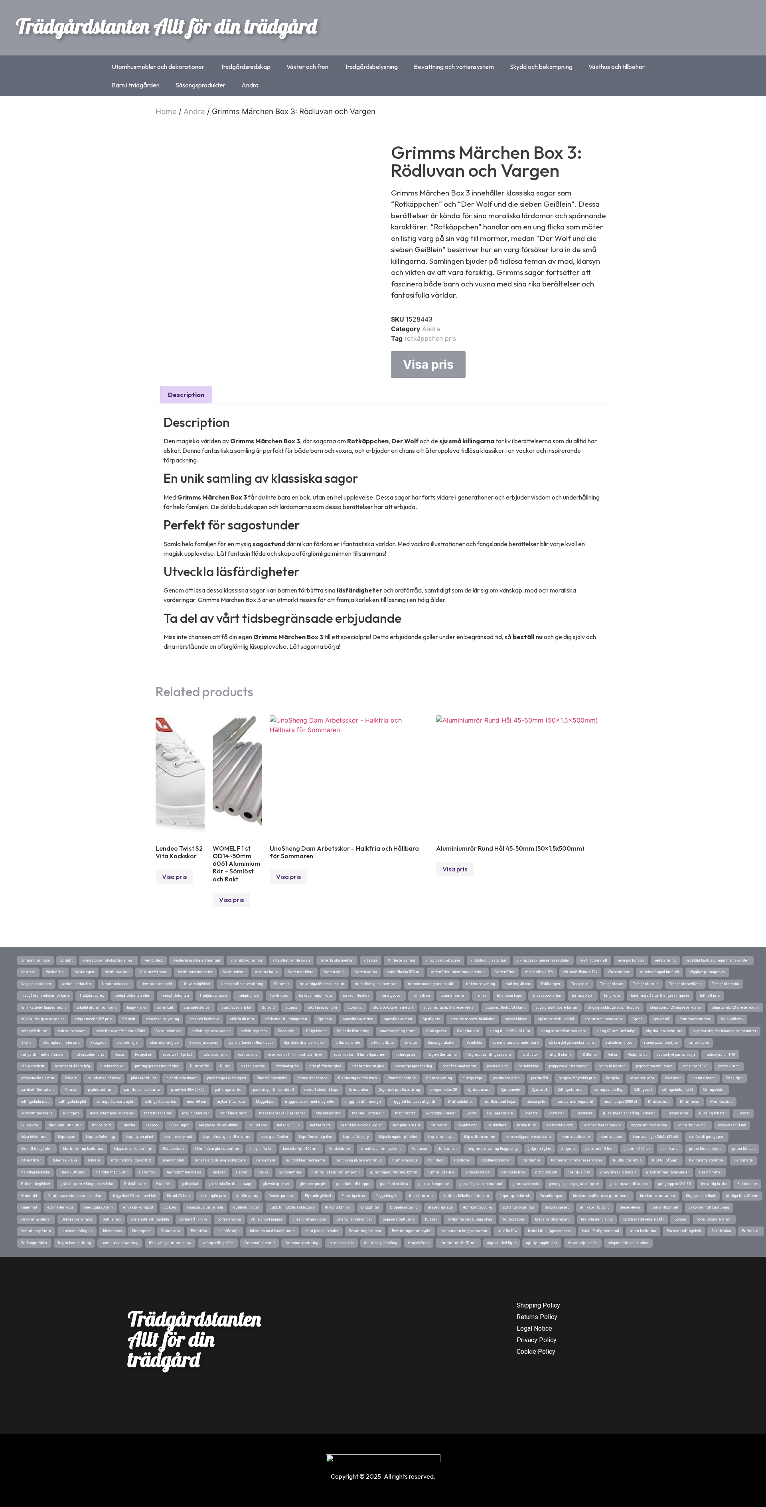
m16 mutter (405, 1113)
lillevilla (128, 1125)
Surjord (268, 1007)
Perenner (673, 1078)
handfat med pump (112, 1172)
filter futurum (421, 1196)
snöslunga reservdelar (211, 1031)
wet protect (153, 960)
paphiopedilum (101, 1090)
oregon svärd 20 (443, 1090)
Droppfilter (370, 1207)
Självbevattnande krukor (304, 1043)
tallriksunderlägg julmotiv (43, 1007)
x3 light (66, 960)
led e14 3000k (288, 1125)
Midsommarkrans (37, 1113)
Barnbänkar (721, 1231)
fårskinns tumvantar (657, 1196)
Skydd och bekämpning (541, 67)
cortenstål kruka (193, 1219)
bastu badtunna (643, 1231)
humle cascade (405, 1160)
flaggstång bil (387, 1196)
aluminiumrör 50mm (458, 1243)
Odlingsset (643, 1090)
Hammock (147, 1172)
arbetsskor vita (341, 1243)
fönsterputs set (281, 1196)
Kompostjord (611, 1137)
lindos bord (101, 1125)
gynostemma (290, 1172)
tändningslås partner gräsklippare (660, 995)
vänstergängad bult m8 (659, 972)
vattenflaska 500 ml (404, 972)
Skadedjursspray (203, 1043)
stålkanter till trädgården (286, 1019)
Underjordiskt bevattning (242, 984)
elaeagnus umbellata (205, 1207)
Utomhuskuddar (116, 984)
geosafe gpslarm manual (481, 1184)
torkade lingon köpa (315, 995)
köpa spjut (66, 1137)
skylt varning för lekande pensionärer (724, 1031)
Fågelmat (29, 1207)
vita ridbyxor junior (247, 960)
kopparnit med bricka (649, 1125)
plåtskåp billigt (143, 1078)
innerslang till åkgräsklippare (220, 1160)
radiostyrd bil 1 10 (720, 1055)
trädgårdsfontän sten (132, 995)
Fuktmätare (747, 1184)
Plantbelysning (439, 1078)
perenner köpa (642, 1078)
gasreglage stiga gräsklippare (574, 1184)
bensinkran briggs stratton (464, 1231)
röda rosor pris (214, 1055)
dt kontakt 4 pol (338, 1207)
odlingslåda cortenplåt (115, 1102)
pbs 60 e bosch (703, 1078)
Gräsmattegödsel (35, 1184)
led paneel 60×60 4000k (218, 1125)
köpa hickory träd (178, 1137)
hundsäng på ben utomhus (359, 1160)
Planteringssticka (272, 1078)
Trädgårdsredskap (245, 67)
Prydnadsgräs (287, 1066)
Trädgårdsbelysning (371, 67)
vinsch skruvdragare (443, 960)
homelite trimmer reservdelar (576, 1160)
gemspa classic (526, 1184)
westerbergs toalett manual (196, 960)
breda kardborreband (553, 1219)
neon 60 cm (196, 1102)
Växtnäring (55, 972)
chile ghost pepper (266, 1219)
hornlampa (531, 1160)
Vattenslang (334, 972)
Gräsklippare (135, 1184)
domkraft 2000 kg (477, 1207)
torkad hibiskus (356, 995)
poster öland (497, 1066)
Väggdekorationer (36, 984)
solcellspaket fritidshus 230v (120, 1031)
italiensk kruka (64, 1160)
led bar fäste (320, 1125)
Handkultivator (73, 1172)
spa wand (661, 1019)
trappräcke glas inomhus (376, 984)
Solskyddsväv (732, 1019)
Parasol (70, 1090)
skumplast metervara (61, 1043)
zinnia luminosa (35, 960)
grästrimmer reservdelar (667, 1172)
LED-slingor (179, 1125)
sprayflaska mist (398, 1019)
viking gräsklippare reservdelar (543, 960)
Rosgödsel (143, 1055)
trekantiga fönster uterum (322, 984)
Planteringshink (401, 1078)
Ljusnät (743, 1113)
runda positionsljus (661, 1043)
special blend (516, 1019)
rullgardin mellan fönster (43, 1055)
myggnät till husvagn (363, 1102)
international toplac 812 (131, 1160)
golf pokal (190, 1184)
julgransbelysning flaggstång (493, 1149)
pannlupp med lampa (142, 1090)
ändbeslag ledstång (380, 1243)
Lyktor (471, 1113)
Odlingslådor (714, 1090)
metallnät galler (158, 1113)
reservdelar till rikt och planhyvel (296, 1055)
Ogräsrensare (479, 1090)
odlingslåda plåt (72, 1102)
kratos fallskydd (559, 1125)
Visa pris (428, 364)
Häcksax (218, 1172)
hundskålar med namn (305, 1160)
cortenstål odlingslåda (150, 1219)
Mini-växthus (721, 1102)
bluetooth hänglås (77, 1231)
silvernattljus (382, 1043)
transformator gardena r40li (432, 984)
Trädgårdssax (611, 984)
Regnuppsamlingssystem (489, 1055)
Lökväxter (556, 1113)
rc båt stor (529, 1055)
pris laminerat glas (367, 1066)
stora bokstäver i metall (393, 1007)
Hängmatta (743, 1160)
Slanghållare (468, 1031)
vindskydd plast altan (488, 960)
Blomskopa (170, 1231)
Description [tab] (186, 395)
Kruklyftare (497, 1125)
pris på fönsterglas (325, 1066)
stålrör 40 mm (242, 1019)
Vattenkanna (366, 972)
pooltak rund (729, 1066)
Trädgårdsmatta (725, 984)
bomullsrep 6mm (36, 1231)
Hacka (263, 1172)
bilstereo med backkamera (272, 1231)
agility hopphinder (541, 1243)
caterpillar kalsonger (354, 1219)
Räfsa (612, 1055)
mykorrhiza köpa (231, 1102)
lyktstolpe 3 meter (441, 1113)
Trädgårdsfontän (175, 995)
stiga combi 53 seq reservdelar (675, 1007)
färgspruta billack (701, 1196)
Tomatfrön (421, 995)
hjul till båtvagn (665, 1160)
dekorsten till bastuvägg (709, 1207)
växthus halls (266, 972)
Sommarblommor (695, 1019)
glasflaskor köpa (394, 1184)
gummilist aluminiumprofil (336, 1172)
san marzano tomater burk (516, 1043)
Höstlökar (462, 1160)
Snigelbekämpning (353, 1031)
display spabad (557, 1207)
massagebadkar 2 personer (282, 1113)
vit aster (370, 960)
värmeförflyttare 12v (580, 972)
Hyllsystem (265, 1160)
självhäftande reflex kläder (250, 1043)
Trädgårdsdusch (213, 995)
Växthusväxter (117, 972)
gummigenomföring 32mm (393, 1172)
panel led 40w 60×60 (188, 1090)
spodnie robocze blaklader (472, 1019)
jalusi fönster (743, 1149)
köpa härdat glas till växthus (226, 1137)
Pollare (71, 1078)
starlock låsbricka (204, 1019)
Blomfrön (199, 1231)
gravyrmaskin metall (618, 1172)
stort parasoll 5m (322, 1007)
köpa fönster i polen (315, 1137)
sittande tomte (348, 1043)
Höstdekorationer (496, 1160)
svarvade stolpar (197, 1007)
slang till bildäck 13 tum (510, 1031)
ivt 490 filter (31, 1160)
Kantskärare (339, 1149)
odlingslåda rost (35, 1102)
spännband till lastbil (556, 1019)
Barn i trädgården (136, 85)
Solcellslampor (168, 1031)
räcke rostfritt (32, 1066)
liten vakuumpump (65, 1125)
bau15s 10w (507, 1231)
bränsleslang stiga (597, 1219)
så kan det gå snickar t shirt (572, 1043)
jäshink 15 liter (637, 1149)
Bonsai (680, 1219)
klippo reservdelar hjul (133, 1149)
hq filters (436, 1160)
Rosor (119, 1055)
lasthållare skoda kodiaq (362, 1125)
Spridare (325, 1019)
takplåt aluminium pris (96, 1007)
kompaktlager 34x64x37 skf (655, 1137)
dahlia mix (112, 1219)
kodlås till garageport (707, 1137)
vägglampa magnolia (707, 972)
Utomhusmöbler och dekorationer (158, 67)
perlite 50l (539, 1078)
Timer (481, 995)
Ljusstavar (583, 1113)
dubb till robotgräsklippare (292, 1207)
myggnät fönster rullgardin (414, 1102)
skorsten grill (128, 1043)
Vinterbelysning (401, 960)
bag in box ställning (74, 1243)
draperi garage (440, 1207)
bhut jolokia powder (322, 1231)
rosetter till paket (177, 1055)
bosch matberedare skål (643, 1219)
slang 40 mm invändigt (616, 1031)
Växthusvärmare (153, 972)
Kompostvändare (575, 1137)
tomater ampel (453, 995)
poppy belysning (612, 1066)
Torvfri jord (279, 995)
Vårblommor (619, 972)
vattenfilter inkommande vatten (458, 972)
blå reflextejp (228, 1231)
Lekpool (152, 1125)
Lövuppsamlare (500, 1113)
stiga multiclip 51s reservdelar (449, 1007)
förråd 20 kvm (178, 1196)
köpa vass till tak (732, 1125)
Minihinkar (690, 1102)
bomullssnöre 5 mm (714, 1219)
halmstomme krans (184, 1172)
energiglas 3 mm (98, 1207)
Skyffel (27, 1043)
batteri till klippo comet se (550, 1231)
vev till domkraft (593, 960)
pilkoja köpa (472, 1078)
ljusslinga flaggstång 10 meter (629, 1113)
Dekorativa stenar (36, 1219)
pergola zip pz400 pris (577, 1078)
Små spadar (436, 1031)
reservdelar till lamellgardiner (360, 1055)
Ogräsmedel (511, 1090)
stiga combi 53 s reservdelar (735, 1007)
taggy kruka (136, 1007)
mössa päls (535, 1102)
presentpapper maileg (413, 1066)
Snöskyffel (287, 1031)
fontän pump (247, 1196)
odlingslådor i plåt (677, 1090)
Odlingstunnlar (571, 1090)
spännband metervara (603, 1019)
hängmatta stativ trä (706, 1160)
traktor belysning (480, 984)
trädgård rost (248, 995)
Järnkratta (670, 1149)
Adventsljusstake (583, 1243)
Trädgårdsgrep (91, 995)
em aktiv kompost (138, 1207)
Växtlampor (85, 972)
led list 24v (258, 1125)
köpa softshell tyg (100, 1137)
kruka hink (526, 1125)
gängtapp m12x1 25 (674, 1184)
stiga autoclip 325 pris (93, 1019)
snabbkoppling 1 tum (398, 1031)
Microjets (71, 1113)
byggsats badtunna (399, 1219)
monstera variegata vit (574, 1102)
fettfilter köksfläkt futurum (466, 1196)
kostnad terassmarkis (602, 1125)
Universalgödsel (196, 984)
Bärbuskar (751, 1231)
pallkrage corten (229, 1090)
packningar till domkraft (273, 1090)
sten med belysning (162, 1019)
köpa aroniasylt (441, 1137)
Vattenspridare (301, 972)
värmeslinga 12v (539, 972)
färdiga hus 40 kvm (742, 1196)
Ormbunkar (359, 1090)
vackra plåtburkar (76, 984)
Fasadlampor (551, 1196)
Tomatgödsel (391, 995)
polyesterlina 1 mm (37, 1078)
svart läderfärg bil (236, 1007)
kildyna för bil (260, 1149)
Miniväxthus (658, 1102)
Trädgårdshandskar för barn (45, 995)
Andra (250, 85)
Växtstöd (28, 972)
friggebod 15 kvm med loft (134, 1196)
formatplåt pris (213, 1196)
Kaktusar (420, 1149)
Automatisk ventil (259, 1243)
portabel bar (528, 1066)
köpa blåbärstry (356, 1137)
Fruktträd (29, 1196)
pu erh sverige (253, 1066)
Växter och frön (307, 67)
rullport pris (698, 1043)
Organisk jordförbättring (399, 1090)
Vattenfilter (505, 972)
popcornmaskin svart (654, 1066)
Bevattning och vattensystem (454, 67)
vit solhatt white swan (291, 960)
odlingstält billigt (609, 1090)
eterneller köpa (60, 1207)
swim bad (165, 1007)
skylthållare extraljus (664, 1031)
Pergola (612, 1078)
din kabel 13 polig (595, 1207)
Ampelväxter (418, 1243)
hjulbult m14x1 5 (627, 1160)
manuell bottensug (368, 1113)
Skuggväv (98, 1043)
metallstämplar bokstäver (112, 1113)
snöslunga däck (254, 1031)
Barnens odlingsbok (684, 1231)
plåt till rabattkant (181, 1078)
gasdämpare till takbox (629, 1184)
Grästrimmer (710, 1172)
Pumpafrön (199, 1066)
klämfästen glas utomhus (217, 1149)
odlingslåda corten (160, 1102)
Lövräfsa (530, 1113)
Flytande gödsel (318, 1196)
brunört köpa (514, 1219)
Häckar (242, 1172)
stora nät (355, 1007)
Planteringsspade (312, 1078)
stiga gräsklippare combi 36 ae (614, 1007)
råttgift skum (560, 1055)
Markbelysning (329, 1113)
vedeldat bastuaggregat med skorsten (718, 960)
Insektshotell (173, 1160)
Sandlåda (474, 1043)
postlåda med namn (459, 1066)
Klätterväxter (173, 1149)
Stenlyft (128, 1019)
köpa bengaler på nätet (398, 1137)
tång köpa (612, 995)
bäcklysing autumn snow (170, 1243)
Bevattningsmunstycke (411, 1231)
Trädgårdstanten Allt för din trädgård (166, 26)
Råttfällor (589, 1055)
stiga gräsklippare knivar (556, 1007)
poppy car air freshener (568, 1066)
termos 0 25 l (583, 995)
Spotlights (431, 1019)
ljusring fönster (712, 1113)
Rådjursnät (637, 1055)
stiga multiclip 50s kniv (505, 1007)
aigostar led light (501, 1243)
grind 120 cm (546, 1172)
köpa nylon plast (139, 1137)
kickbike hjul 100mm (301, 1149)
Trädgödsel (580, 984)
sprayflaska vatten (358, 1019)
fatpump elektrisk (514, 1196)
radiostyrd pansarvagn (676, 1055)
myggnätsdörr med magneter (310, 1102)
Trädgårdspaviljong (685, 984)
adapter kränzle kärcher (628, 1243)
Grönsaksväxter (478, 1172)
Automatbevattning (301, 1243)
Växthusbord (234, 972)
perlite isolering (507, 1078)
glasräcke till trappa (353, 1184)
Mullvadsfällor (460, 1102)
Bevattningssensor (365, 1231)
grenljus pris (579, 1172)
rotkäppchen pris (430, 338)
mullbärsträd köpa (499, 1102)
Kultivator (438, 1125)
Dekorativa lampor (77, 1219)
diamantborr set (664, 1207)
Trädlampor (551, 984)
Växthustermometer (195, 972)
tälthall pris (710, 995)
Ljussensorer (677, 1113)
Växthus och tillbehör (616, 67)
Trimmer (281, 984)
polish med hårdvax (103, 1078)
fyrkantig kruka (714, 1184)
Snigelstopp (316, 1031)
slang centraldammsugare (563, 1031)
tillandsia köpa (509, 995)
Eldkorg (170, 1207)
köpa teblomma (34, 1137)
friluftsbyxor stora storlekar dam (75, 1196)
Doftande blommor (519, 1207)
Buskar (431, 1219)
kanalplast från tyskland (381, 1149)
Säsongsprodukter (200, 85)
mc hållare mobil (234, 1113)
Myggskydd (265, 1102)
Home (166, 111)
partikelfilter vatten (37, 1090)
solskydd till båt (34, 1031)
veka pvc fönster (631, 960)
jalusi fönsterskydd (705, 1149)
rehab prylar (406, 1055)
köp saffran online (479, 1137)
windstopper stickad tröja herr (108, 960)
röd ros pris (247, 1055)
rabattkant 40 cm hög (72, 1066)
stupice (291, 1007)
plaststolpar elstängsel (226, 1078)
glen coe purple (313, 1184)
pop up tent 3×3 (695, 1066)
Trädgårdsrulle (646, 984)
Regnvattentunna (442, 1055)
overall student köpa (321, 1090)
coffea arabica (229, 1219)
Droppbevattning (404, 1207)
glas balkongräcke (434, 1184)
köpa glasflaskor (274, 1137)
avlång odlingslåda (218, 1243)
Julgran (568, 1149)
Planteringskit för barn (357, 1078)
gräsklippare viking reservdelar (87, 1184)
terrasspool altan (546, 995)
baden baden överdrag (119, 1243)
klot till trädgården (37, 1149)
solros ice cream (72, 1031)
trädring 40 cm (517, 984)
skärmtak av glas (164, 1043)
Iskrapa (94, 1160)
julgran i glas (539, 1149)
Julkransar (447, 1149)
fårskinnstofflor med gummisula (601, 1196)
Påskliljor (734, 1078)
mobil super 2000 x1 (621, 1102)
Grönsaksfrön (513, 1172)
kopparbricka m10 (692, 1125)
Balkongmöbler (34, 1243)
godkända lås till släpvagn (231, 1184)
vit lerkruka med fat (336, 960)
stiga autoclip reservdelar (42, 1019)
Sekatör (410, 1043)
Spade (637, 1019)
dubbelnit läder (246, 1207)
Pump (225, 1066)
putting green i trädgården (157, 1066)
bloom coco (112, 1231)
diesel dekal (630, 1207)
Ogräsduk (540, 1090)
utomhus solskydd (156, 984)
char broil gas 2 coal (309, 1219)
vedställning (665, 960)
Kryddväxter (467, 1125)
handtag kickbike (35, 1172)
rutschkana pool (620, 1043)
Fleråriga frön (353, 1196)
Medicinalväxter (195, 1113)
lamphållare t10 (406, 1125)
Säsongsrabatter (442, 1043)
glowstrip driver (276, 1184)
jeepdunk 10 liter (599, 1149)
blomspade (141, 1231)
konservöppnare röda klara (528, 1137)
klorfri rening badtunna (83, 1149)
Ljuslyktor (29, 1125)
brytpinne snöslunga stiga (470, 1219)
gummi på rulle (441, 1172)
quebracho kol (112, 1066)
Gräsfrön (164, 1184)
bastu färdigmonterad (600, 1231)
